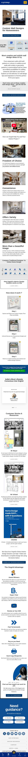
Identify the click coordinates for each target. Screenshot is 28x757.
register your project (12, 35)
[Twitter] (4, 733)
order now (14, 546)
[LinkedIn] (19, 733)
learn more (14, 459)
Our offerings (14, 738)
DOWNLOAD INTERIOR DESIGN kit (14, 562)
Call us (9, 721)
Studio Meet (20, 721)
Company (14, 744)
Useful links (13, 748)
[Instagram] (8, 733)
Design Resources (13, 741)
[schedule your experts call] (14, 369)
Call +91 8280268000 (14, 695)
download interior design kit (14, 95)
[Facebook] (12, 733)
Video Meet (9, 718)
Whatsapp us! (21, 718)
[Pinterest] (23, 733)
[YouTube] (15, 733)
